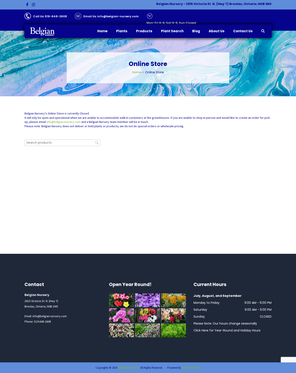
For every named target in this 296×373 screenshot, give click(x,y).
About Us (216, 31)
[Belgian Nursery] (45, 31)
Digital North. (191, 368)
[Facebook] (27, 5)
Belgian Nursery (129, 368)
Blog (196, 31)
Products (144, 31)
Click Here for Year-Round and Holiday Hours (227, 330)
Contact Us (243, 31)
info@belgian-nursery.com (63, 122)
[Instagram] (33, 5)
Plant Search (172, 31)
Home (102, 31)
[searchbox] (62, 142)
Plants (121, 31)
